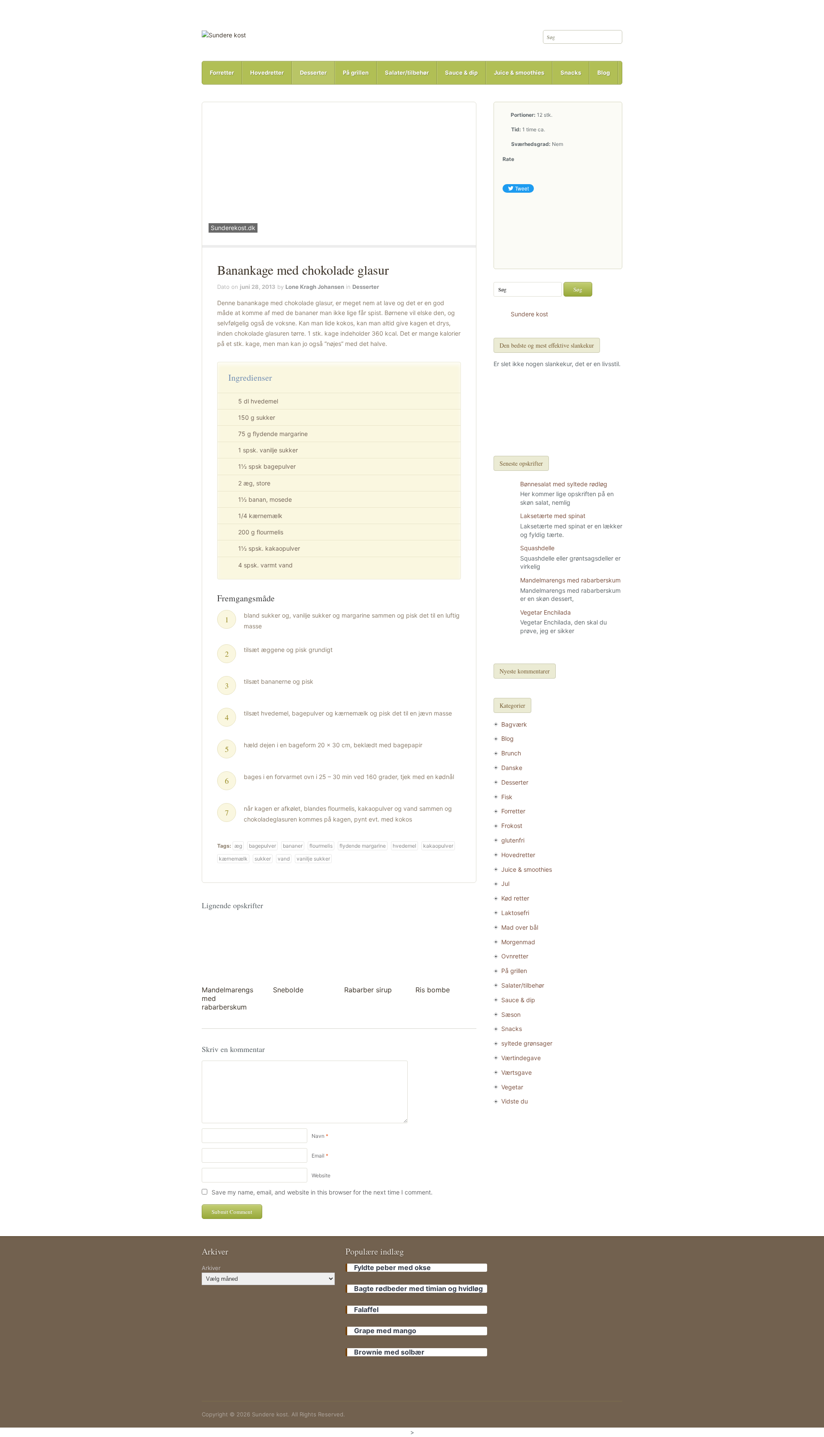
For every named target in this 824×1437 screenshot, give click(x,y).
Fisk (506, 796)
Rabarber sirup (368, 989)
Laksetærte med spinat (552, 515)
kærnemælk (233, 858)
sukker (262, 858)
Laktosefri (515, 912)
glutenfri (512, 840)
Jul (505, 883)
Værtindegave (521, 1057)
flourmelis (321, 846)
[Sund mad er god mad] (224, 34)
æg (238, 846)
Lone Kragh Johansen (314, 286)
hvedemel (404, 846)
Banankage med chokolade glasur (303, 269)
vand (284, 858)
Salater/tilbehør (407, 72)
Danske (511, 767)
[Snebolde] (303, 950)
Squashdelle (537, 548)
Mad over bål (519, 927)
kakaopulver (438, 846)
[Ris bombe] (445, 950)
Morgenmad (518, 942)
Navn (318, 1136)
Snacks (570, 72)
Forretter (222, 72)
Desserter (313, 72)
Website (321, 1175)
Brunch (511, 753)
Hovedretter (267, 72)
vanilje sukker (313, 858)
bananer (293, 846)
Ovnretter (514, 956)
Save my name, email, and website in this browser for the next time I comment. (322, 1192)
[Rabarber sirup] (374, 950)
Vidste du (514, 1101)
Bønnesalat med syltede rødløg (563, 484)
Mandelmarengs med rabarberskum (570, 580)
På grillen (356, 72)
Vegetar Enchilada (545, 612)
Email (318, 1155)
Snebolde (288, 989)
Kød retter (515, 898)
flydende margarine (362, 846)
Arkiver (211, 1267)
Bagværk (514, 724)
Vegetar (512, 1087)
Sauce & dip (461, 72)
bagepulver (262, 846)
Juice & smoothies (519, 72)
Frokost (511, 825)
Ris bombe (432, 989)
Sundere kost (529, 314)
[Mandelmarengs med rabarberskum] (232, 950)
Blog (603, 72)
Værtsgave (516, 1072)
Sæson (511, 1014)
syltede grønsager (526, 1043)
